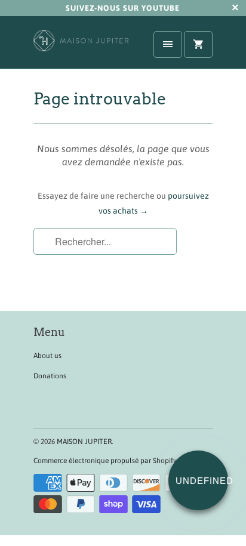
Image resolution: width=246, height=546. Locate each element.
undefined (202, 481)
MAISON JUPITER (84, 441)
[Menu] (167, 44)
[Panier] (198, 44)
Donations (49, 376)
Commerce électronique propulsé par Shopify (105, 460)
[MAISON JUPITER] (81, 46)
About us (47, 355)
